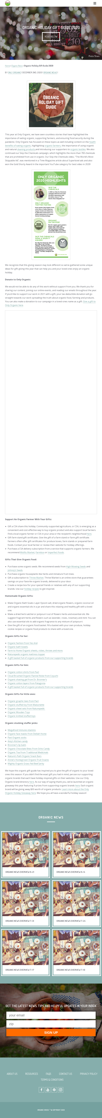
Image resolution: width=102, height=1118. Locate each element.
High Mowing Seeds (76, 566)
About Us (12, 1073)
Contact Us (65, 1073)
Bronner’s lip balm (17, 745)
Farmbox (40, 552)
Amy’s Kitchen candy (18, 741)
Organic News (17, 65)
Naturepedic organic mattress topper (26, 654)
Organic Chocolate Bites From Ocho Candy (29, 748)
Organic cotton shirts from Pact (23, 672)
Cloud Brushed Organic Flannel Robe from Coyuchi (33, 675)
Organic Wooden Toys (19, 712)
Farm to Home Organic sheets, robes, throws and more (35, 650)
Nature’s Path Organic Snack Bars (24, 756)
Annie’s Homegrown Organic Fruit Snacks (28, 759)
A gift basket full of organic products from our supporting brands (40, 658)
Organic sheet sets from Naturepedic (26, 708)
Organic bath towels (18, 646)
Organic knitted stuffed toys (21, 716)
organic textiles (78, 149)
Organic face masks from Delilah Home (27, 733)
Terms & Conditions (52, 1079)
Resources (31, 1073)
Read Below (51, 36)
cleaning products (26, 149)
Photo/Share (94, 56)
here (89, 533)
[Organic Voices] (7, 3)
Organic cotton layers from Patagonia (26, 683)
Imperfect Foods (56, 552)
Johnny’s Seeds (15, 570)
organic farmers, (53, 145)
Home (7, 65)
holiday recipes (31, 588)
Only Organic (14, 72)
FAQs (48, 1073)
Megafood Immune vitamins (22, 730)
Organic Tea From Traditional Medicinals (28, 752)
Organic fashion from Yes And (22, 643)
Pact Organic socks (17, 737)
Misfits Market (27, 552)
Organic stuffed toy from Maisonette (26, 704)
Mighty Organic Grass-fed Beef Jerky (26, 763)
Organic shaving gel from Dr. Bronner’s (27, 679)
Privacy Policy (88, 1073)
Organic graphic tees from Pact (23, 701)
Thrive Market (36, 577)
